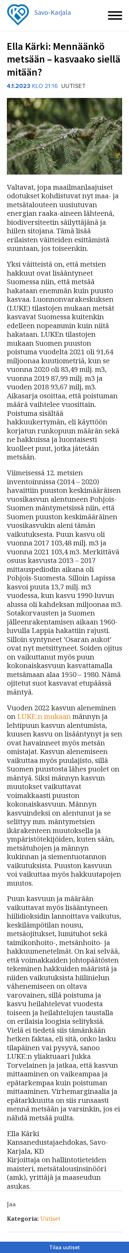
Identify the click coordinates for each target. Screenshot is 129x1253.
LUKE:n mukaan (44, 716)
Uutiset (50, 1218)
